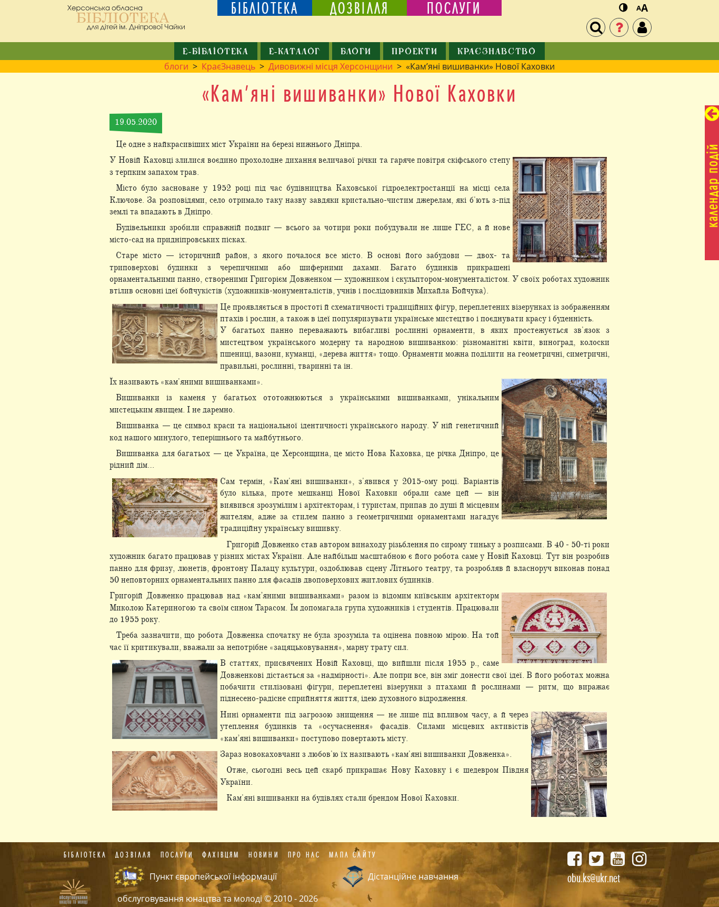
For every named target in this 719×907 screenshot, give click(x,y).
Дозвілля (133, 855)
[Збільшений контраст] (623, 8)
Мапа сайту (352, 855)
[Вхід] (642, 27)
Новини (263, 855)
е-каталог (295, 52)
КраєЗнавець (228, 66)
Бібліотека (85, 855)
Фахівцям (221, 855)
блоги (356, 52)
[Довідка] (619, 27)
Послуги (177, 855)
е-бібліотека (215, 52)
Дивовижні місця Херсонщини (330, 66)
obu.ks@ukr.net (593, 878)
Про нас (304, 855)
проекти (414, 52)
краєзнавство (496, 52)
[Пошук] (595, 27)
